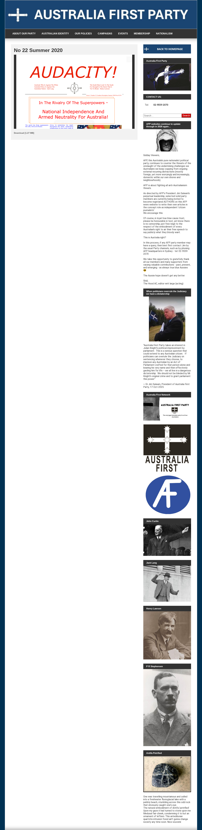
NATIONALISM (164, 33)
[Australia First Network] (167, 409)
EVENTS (123, 33)
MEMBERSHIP (142, 33)
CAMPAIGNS (105, 33)
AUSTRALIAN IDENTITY (55, 33)
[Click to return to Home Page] (167, 53)
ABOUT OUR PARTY (24, 33)
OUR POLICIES (83, 33)
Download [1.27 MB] (24, 133)
